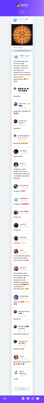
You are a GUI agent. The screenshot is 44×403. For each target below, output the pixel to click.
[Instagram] (33, 398)
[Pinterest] (23, 398)
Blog (22, 12)
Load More (21, 389)
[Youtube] (37, 398)
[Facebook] (28, 398)
